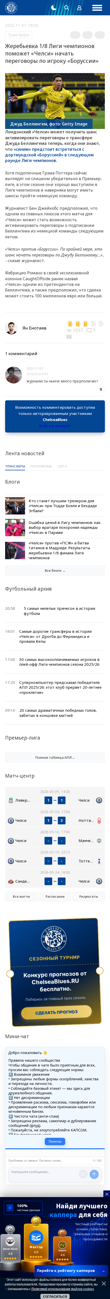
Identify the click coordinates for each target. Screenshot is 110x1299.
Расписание (55, 896)
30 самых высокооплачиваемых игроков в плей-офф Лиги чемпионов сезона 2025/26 (59, 662)
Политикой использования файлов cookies (62, 1289)
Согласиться (55, 1296)
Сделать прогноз (56, 1012)
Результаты (88, 896)
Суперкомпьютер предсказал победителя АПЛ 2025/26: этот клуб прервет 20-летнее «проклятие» (60, 687)
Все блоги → (55, 570)
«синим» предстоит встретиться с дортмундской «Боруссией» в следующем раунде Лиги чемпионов (49, 154)
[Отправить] (94, 1174)
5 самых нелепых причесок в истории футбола (59, 611)
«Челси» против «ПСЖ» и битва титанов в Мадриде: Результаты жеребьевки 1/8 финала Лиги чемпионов (59, 550)
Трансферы (18, 35)
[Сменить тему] (54, 7)
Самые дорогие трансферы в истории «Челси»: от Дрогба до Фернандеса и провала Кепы (55, 636)
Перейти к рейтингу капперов (71, 1270)
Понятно (55, 1141)
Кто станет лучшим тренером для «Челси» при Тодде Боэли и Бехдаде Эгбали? (63, 505)
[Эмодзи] (83, 1174)
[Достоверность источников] (70, 336)
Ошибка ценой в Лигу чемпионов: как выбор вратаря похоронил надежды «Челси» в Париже (65, 527)
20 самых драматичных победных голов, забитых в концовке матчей (58, 713)
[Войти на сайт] (79, 7)
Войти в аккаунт (55, 425)
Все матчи (21, 896)
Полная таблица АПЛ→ (55, 757)
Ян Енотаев (34, 328)
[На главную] (11, 8)
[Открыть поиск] (66, 7)
